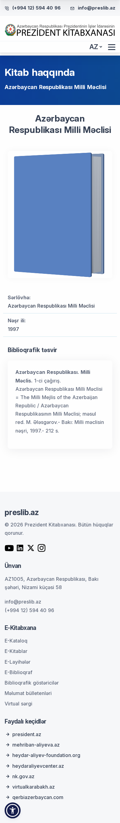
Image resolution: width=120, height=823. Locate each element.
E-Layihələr (17, 662)
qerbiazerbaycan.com (37, 797)
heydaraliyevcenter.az (38, 766)
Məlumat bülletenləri (28, 693)
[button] (12, 810)
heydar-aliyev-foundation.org (46, 755)
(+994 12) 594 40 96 (36, 8)
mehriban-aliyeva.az (36, 745)
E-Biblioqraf (18, 672)
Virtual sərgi (18, 704)
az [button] (93, 47)
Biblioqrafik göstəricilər (32, 683)
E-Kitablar (16, 651)
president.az (26, 734)
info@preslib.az (96, 8)
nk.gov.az (23, 776)
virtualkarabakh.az (33, 787)
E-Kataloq (16, 641)
